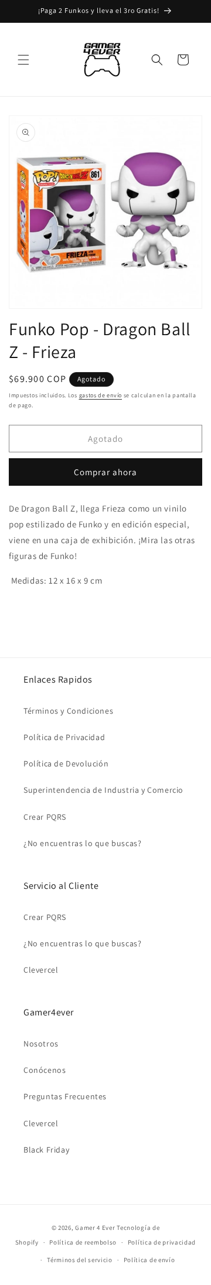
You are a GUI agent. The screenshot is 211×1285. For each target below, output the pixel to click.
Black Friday (46, 1149)
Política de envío (149, 1260)
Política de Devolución (65, 763)
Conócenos (44, 1070)
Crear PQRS (44, 817)
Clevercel (40, 969)
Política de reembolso (83, 1242)
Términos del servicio (80, 1260)
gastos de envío (100, 395)
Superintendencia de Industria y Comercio (103, 790)
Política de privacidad (162, 1242)
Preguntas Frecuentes (65, 1096)
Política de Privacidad (64, 737)
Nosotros (41, 1043)
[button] (23, 60)
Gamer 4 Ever (95, 1227)
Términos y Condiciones (68, 710)
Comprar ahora (105, 472)
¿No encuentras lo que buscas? (82, 843)
